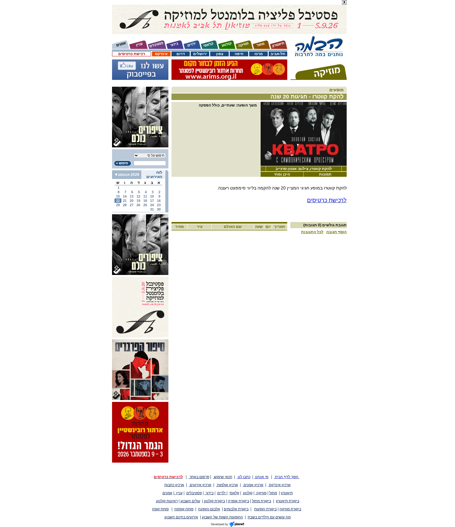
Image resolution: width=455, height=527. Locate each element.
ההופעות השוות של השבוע (222, 517)
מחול (273, 493)
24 (152, 205)
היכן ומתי (282, 174)
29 (118, 205)
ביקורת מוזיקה (290, 509)
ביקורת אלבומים (236, 509)
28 (125, 205)
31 (152, 209)
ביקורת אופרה (238, 501)
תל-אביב (278, 54)
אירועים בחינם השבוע (181, 517)
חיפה (239, 54)
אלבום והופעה (209, 509)
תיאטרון (287, 493)
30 (159, 209)
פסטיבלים (194, 493)
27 (131, 205)
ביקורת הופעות (265, 509)
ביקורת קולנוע (214, 501)
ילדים (222, 493)
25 (145, 205)
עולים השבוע (190, 501)
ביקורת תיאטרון (287, 501)
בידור (209, 493)
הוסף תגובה (336, 232)
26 (138, 205)
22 (118, 201)
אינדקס (161, 54)
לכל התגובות (312, 232)
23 (159, 205)
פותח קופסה (183, 509)
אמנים (167, 493)
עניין (178, 493)
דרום (180, 54)
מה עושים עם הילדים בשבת (269, 517)
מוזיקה (260, 493)
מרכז (258, 54)
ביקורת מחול (261, 501)
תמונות (325, 174)
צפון (219, 54)
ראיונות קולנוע (167, 501)
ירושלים (200, 54)
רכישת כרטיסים (131, 54)
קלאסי (234, 493)
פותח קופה (160, 509)
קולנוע (248, 493)
